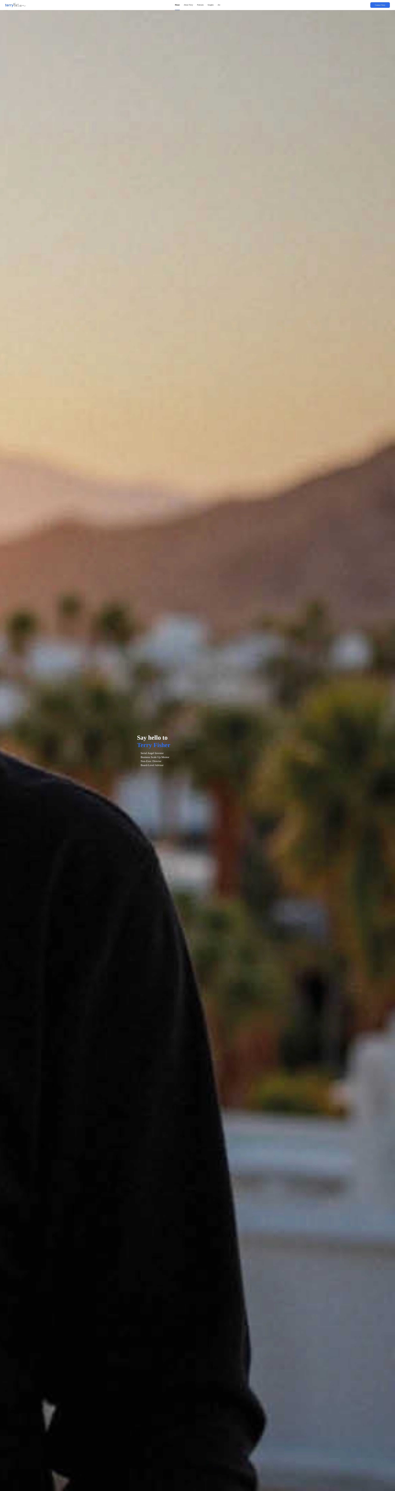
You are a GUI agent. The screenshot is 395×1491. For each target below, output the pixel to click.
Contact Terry (380, 5)
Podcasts (200, 5)
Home (177, 5)
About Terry (188, 5)
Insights (211, 5)
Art (219, 5)
